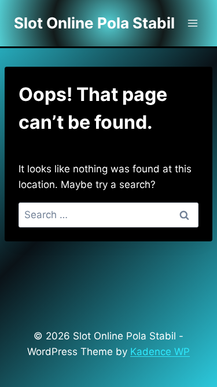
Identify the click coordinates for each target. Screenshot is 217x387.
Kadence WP (160, 351)
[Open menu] (192, 23)
